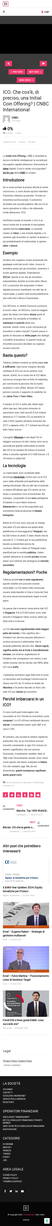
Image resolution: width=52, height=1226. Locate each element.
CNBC (15, 117)
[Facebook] (5, 1191)
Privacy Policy (10, 1061)
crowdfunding (37, 783)
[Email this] (37, 794)
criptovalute (27, 783)
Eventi (6, 1157)
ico (13, 786)
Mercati (7, 1147)
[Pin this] (31, 794)
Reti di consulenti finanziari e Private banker (22, 1121)
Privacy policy (10, 1178)
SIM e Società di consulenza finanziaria (23, 1126)
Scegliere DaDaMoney (14, 1096)
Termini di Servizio (12, 1181)
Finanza (22, 142)
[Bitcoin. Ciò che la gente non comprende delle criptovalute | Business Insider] (26, 829)
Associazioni (9, 1129)
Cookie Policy (25, 1061)
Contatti (7, 1092)
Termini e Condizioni (12, 1065)
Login (46, 12)
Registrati (8, 1102)
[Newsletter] (22, 1191)
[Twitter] (11, 1191)
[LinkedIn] (16, 1191)
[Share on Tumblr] (24, 794)
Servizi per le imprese (14, 1099)
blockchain (17, 783)
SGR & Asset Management (16, 1117)
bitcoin (9, 783)
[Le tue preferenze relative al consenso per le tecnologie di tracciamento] (47, 1221)
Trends (7, 1154)
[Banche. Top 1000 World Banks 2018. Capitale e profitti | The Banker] (26, 813)
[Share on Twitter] (11, 794)
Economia (8, 1144)
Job (5, 1160)
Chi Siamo (8, 1089)
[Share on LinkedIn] (18, 794)
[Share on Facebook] (5, 794)
